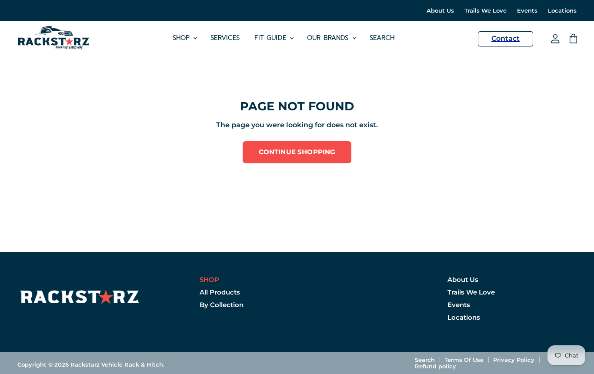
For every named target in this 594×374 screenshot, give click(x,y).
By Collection (222, 305)
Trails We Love (485, 10)
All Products (220, 292)
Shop (183, 38)
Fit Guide (271, 38)
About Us (440, 10)
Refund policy (435, 366)
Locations (562, 10)
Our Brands (329, 38)
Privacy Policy (513, 359)
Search (382, 38)
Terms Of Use (464, 359)
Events (527, 10)
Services (225, 38)
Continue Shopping (297, 152)
